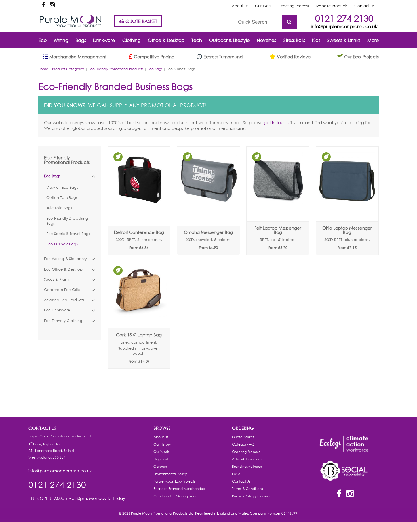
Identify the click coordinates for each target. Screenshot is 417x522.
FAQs (236, 473)
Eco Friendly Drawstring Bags (67, 221)
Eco (42, 40)
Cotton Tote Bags (61, 197)
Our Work (263, 5)
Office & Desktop (166, 40)
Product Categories (68, 68)
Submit (289, 22)
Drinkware (104, 40)
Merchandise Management (176, 496)
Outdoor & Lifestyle (229, 40)
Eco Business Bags (62, 244)
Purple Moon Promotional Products (70, 21)
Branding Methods (247, 466)
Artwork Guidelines (247, 459)
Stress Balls (294, 40)
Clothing (131, 40)
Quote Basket (243, 436)
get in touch (276, 122)
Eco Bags (155, 68)
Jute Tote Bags (59, 207)
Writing (61, 40)
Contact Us (364, 5)
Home (43, 68)
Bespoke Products (332, 5)
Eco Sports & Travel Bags (68, 233)
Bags (80, 40)
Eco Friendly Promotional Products (116, 68)
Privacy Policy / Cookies (251, 496)
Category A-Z (243, 444)
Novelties (266, 40)
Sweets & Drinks (343, 40)
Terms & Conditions (247, 488)
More (373, 40)
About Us (240, 5)
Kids (316, 40)
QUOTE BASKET (140, 21)
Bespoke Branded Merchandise (179, 488)
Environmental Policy (170, 473)
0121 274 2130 (344, 18)
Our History (162, 444)
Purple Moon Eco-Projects (174, 481)
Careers (160, 466)
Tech (196, 40)
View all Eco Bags (62, 187)
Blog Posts (161, 459)
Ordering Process (294, 5)
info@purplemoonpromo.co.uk (344, 26)
